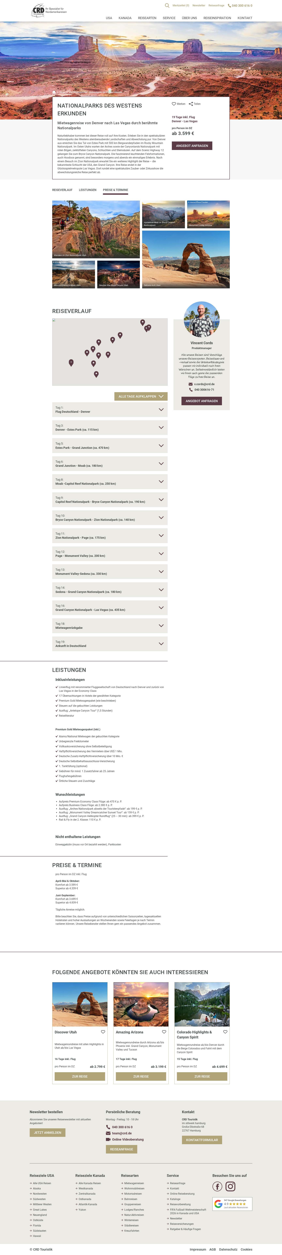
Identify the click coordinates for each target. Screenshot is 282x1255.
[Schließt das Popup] (204, 572)
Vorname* (78, 611)
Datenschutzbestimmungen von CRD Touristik (104, 669)
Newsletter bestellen (100, 684)
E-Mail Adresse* (81, 645)
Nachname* (79, 628)
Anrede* (77, 594)
